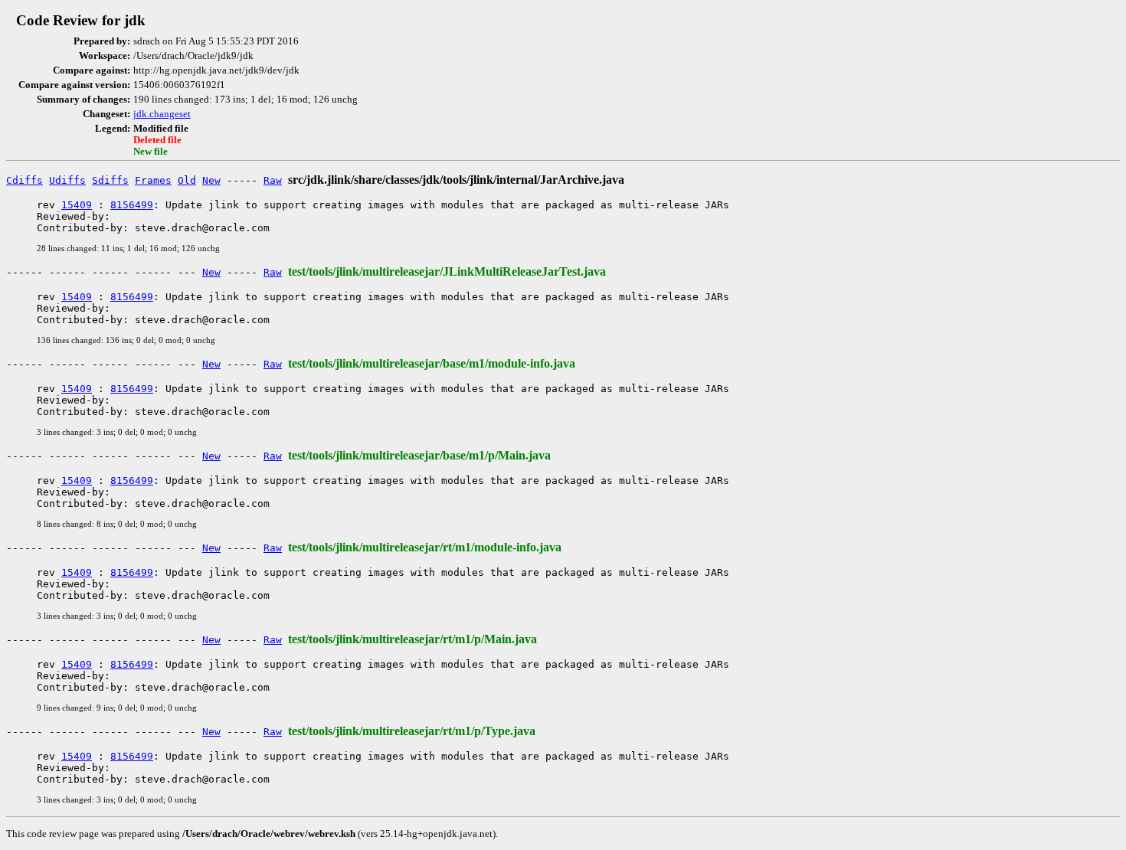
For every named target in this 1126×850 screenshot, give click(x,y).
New (211, 180)
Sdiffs (110, 180)
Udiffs (67, 180)
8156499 (131, 205)
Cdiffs (24, 180)
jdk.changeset (162, 114)
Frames (153, 180)
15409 (76, 205)
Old (187, 180)
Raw (272, 180)
